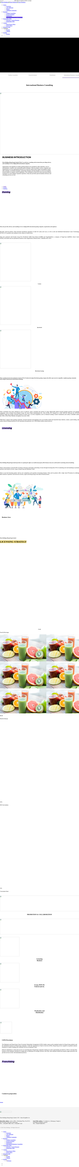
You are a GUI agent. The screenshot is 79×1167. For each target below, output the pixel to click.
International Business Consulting (14, 1144)
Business (5, 1138)
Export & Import (33, 75)
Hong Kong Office (10, 1151)
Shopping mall (6, 1153)
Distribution (52, 75)
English (8, 1156)
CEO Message (9, 1134)
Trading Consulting (13, 75)
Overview (8, 1133)
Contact (5, 1149)
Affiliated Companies (11, 1137)
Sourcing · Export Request (12, 1147)
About (4, 1131)
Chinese (8, 1158)
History (8, 1135)
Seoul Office (9, 1152)
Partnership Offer (7, 1145)
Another (1, 1102)
